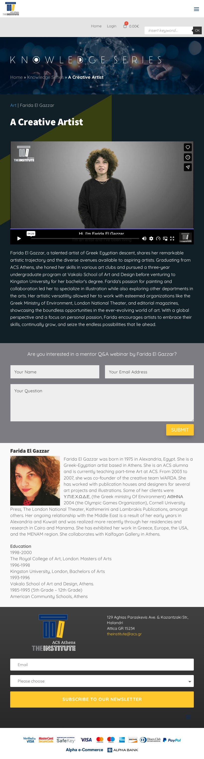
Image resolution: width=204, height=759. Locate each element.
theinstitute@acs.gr (124, 633)
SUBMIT (180, 430)
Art (13, 105)
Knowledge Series (45, 77)
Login (111, 26)
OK (197, 30)
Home (96, 26)
